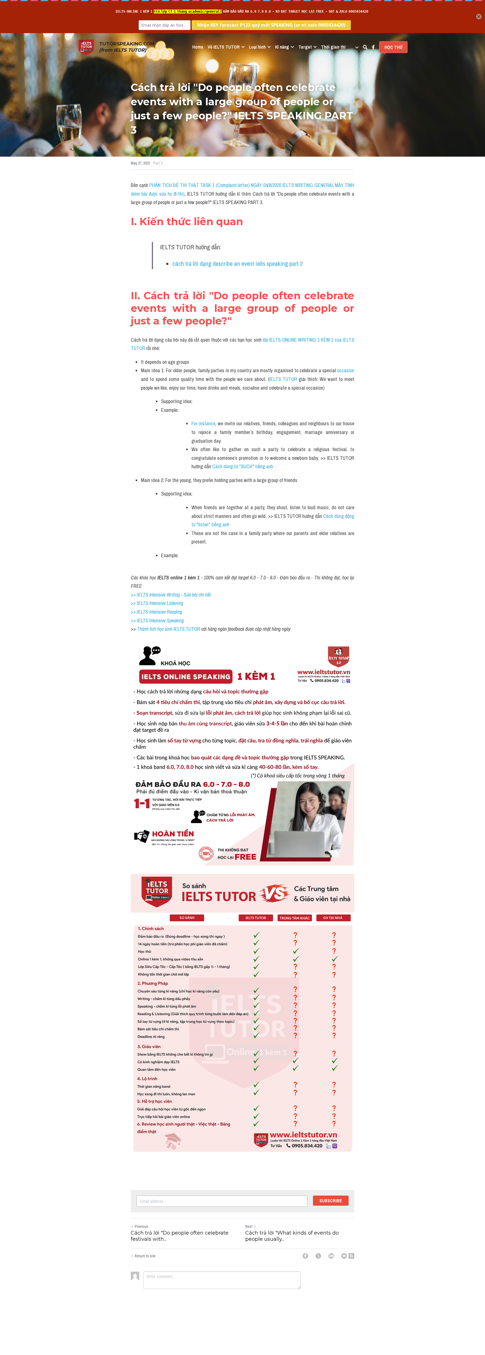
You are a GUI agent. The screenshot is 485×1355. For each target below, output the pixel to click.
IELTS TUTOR (283, 379)
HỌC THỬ (393, 47)
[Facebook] (305, 1256)
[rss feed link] (351, 1256)
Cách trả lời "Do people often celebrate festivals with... (179, 1236)
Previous (141, 1226)
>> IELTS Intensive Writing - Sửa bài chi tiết (171, 594)
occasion (345, 370)
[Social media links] (373, 47)
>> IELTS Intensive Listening (157, 603)
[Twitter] (318, 1256)
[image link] (86, 46)
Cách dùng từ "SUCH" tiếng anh (242, 466)
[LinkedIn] (331, 1256)
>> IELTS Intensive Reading (156, 611)
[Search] (365, 47)
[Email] (344, 1256)
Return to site (145, 1255)
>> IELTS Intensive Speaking (157, 620)
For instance (203, 423)
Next (248, 1226)
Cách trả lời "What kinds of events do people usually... (292, 1236)
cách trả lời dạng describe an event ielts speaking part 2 (237, 263)
